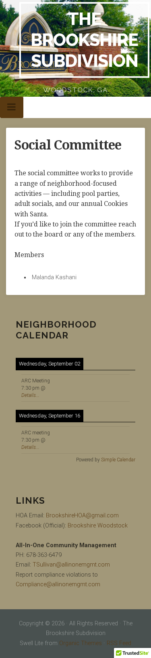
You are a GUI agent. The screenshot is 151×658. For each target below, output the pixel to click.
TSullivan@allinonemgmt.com (71, 564)
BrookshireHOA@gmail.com (82, 515)
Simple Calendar (118, 460)
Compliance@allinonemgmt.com (58, 584)
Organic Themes (80, 643)
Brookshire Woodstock (98, 525)
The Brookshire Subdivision (84, 39)
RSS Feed (119, 643)
